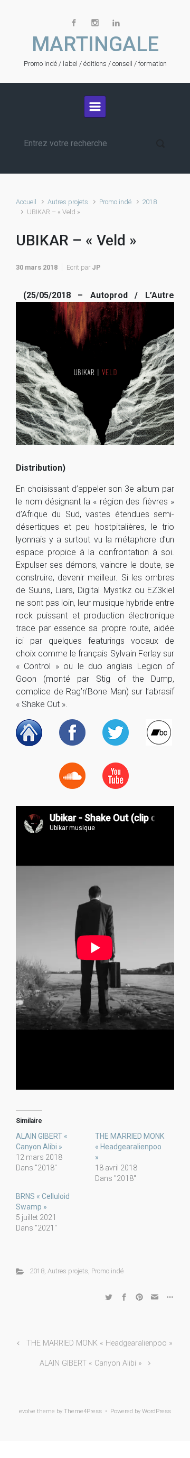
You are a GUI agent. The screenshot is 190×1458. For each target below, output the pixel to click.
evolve (27, 1411)
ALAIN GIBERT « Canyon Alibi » (91, 1363)
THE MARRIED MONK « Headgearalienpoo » (129, 1146)
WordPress (156, 1411)
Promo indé (115, 202)
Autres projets (68, 202)
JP (96, 267)
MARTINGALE (95, 44)
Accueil (26, 202)
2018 (149, 202)
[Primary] (95, 107)
